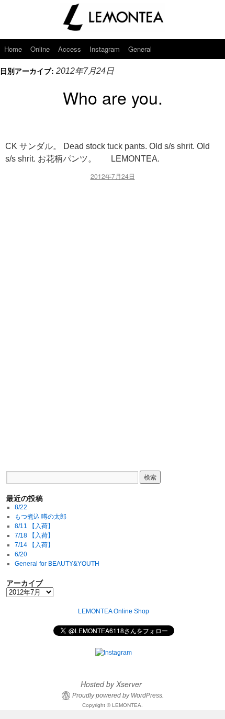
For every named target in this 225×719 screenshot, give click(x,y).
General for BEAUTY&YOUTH (57, 563)
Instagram (104, 49)
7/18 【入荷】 (34, 535)
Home (13, 49)
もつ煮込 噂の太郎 (40, 516)
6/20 (21, 554)
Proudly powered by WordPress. (118, 695)
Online (40, 49)
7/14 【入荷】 (34, 545)
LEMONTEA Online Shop (113, 611)
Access (69, 49)
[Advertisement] (112, 318)
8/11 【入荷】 (34, 526)
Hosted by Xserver (111, 684)
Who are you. (113, 97)
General (140, 49)
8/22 (21, 507)
